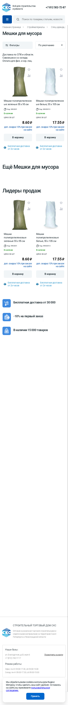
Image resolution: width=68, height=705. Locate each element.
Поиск (18, 19)
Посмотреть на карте (53, 655)
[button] (10, 109)
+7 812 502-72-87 (56, 7)
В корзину (17, 137)
